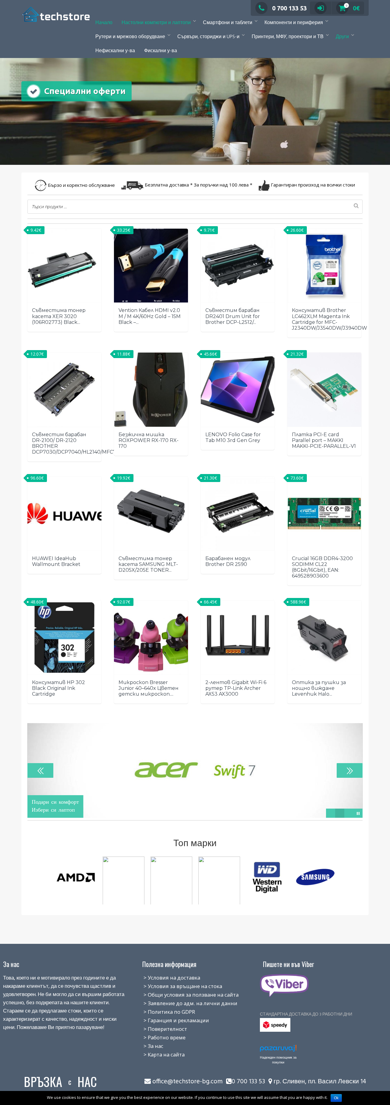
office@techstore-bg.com (187, 1082)
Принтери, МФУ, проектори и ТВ (288, 37)
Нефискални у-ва (115, 51)
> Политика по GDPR (162, 1011)
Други (342, 37)
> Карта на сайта (157, 1054)
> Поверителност (158, 1028)
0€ (353, 8)
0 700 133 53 (289, 8)
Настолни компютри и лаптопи (156, 23)
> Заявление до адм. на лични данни (183, 1003)
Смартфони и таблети (227, 23)
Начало (103, 23)
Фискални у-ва (160, 51)
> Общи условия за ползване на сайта (184, 994)
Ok (336, 1098)
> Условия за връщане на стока (176, 986)
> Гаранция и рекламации (169, 1020)
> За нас (146, 1045)
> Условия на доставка (165, 977)
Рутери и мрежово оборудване (130, 37)
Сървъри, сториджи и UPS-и (208, 37)
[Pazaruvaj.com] (278, 1050)
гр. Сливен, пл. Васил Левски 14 (319, 1082)
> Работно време (158, 1037)
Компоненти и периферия (293, 23)
